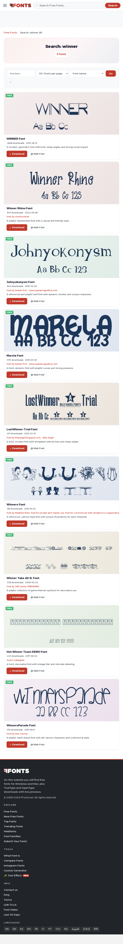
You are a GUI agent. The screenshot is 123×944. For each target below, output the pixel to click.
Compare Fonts (13, 860)
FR (36, 929)
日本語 (86, 929)
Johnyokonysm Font (21, 282)
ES (21, 929)
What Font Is (12, 855)
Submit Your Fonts (15, 841)
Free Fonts (10, 32)
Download (18, 153)
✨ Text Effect (16, 875)
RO (29, 929)
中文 (58, 929)
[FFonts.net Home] (20, 5)
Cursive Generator (15, 870)
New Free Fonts (14, 816)
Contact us (11, 889)
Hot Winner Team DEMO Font (27, 651)
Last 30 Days (12, 914)
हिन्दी (96, 929)
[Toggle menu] (5, 5)
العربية (75, 929)
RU (66, 929)
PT (50, 929)
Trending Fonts (13, 826)
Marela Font (15, 355)
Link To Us (10, 904)
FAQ (6, 894)
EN (7, 929)
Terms (8, 899)
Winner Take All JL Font (23, 578)
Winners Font (16, 504)
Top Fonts (10, 821)
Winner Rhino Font (20, 208)
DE (14, 929)
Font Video (11, 909)
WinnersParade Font (21, 725)
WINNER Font (16, 138)
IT (43, 929)
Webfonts (10, 831)
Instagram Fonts (14, 865)
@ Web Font (37, 153)
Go (111, 73)
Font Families (12, 836)
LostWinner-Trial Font (22, 429)
